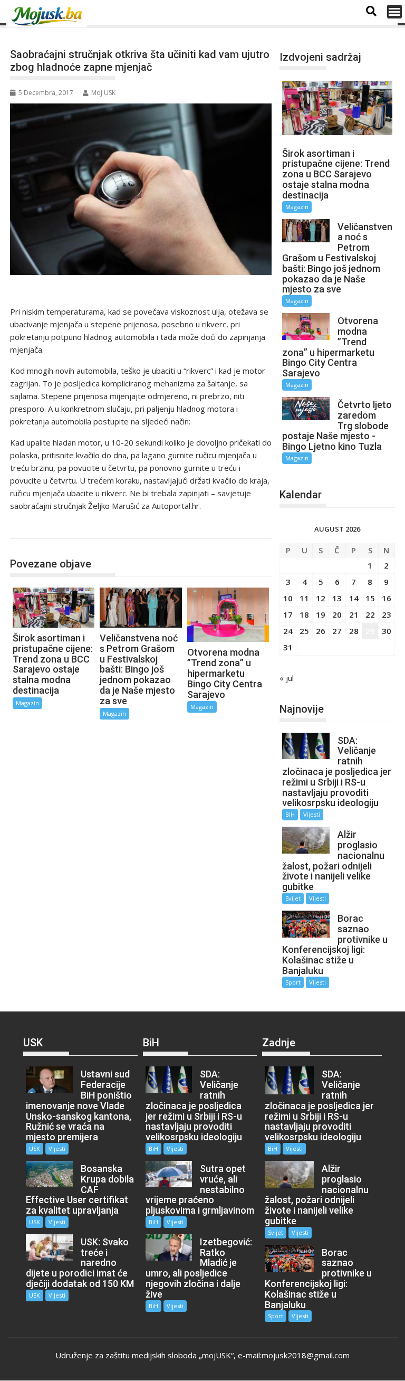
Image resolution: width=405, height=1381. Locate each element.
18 (304, 614)
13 (337, 598)
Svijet (293, 898)
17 (288, 614)
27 (337, 631)
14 (354, 598)
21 (354, 614)
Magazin (35, 527)
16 (386, 598)
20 (337, 614)
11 (304, 598)
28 (354, 631)
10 (288, 598)
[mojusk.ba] (48, 16)
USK (34, 1148)
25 (304, 631)
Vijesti (311, 814)
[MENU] (394, 11)
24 (288, 631)
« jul (286, 678)
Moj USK (103, 92)
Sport (293, 982)
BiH (290, 814)
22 (370, 614)
